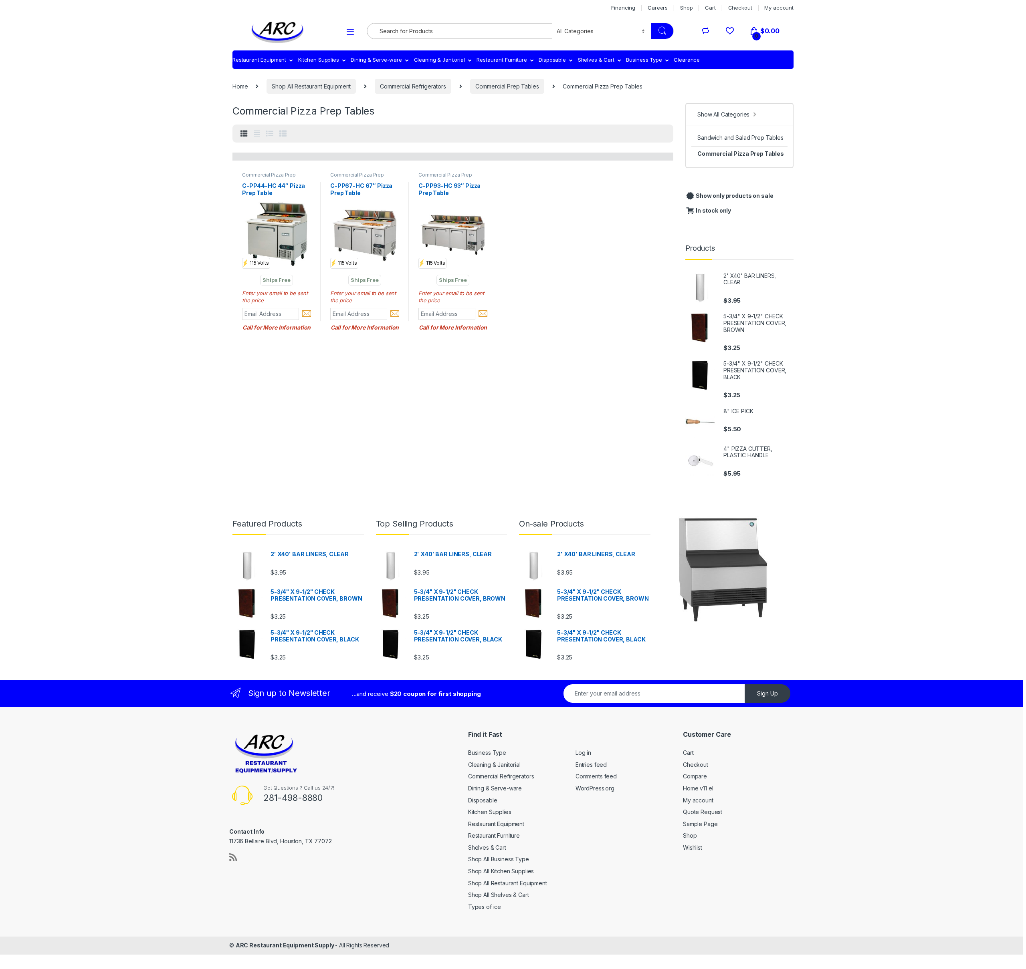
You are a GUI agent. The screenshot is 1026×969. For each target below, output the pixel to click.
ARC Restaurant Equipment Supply (285, 945)
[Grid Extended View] (257, 134)
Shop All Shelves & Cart (498, 894)
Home (240, 86)
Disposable (552, 59)
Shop (686, 7)
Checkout (740, 7)
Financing (623, 7)
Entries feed (591, 764)
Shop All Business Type (498, 859)
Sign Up (767, 693)
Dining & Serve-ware (376, 59)
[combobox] (460, 31)
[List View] (269, 134)
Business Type (644, 59)
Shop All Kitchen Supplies (501, 871)
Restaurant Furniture (502, 59)
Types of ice (484, 906)
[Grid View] (244, 134)
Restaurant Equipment (259, 59)
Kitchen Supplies (318, 59)
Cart (710, 7)
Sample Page (700, 823)
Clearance (687, 59)
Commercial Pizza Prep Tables (740, 153)
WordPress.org (595, 788)
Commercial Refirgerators (501, 776)
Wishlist (692, 847)
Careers (658, 7)
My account (779, 7)
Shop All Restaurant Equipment (311, 86)
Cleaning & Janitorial (439, 59)
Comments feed (596, 776)
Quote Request (702, 811)
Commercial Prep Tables (507, 86)
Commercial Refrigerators (413, 86)
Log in (583, 752)
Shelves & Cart (596, 59)
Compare (695, 776)
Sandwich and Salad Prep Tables (740, 137)
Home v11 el (698, 788)
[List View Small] (283, 134)
